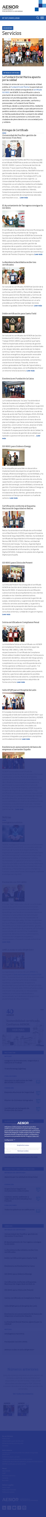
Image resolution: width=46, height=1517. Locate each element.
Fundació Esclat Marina (20, 87)
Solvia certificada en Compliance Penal (20, 622)
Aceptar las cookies (23, 1145)
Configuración (10, 1140)
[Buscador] (37, 17)
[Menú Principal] (42, 18)
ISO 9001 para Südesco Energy (16, 446)
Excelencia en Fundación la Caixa (18, 379)
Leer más (24, 197)
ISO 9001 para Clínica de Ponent (17, 563)
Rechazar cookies (23, 1151)
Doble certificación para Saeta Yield (19, 314)
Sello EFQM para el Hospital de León (19, 690)
